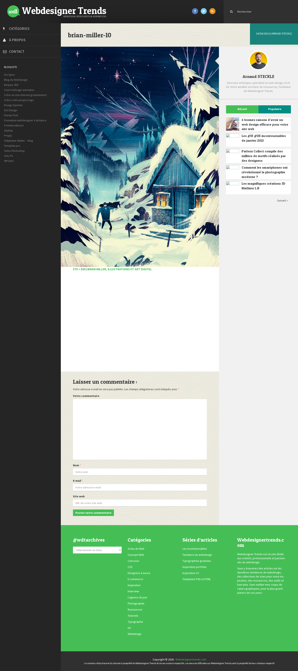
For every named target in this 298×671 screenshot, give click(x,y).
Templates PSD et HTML (196, 579)
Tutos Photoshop (14, 151)
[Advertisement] (140, 323)
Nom (76, 465)
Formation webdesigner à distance (25, 120)
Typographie (135, 622)
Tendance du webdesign (197, 555)
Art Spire (9, 74)
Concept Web (136, 555)
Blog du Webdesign (16, 80)
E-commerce (135, 579)
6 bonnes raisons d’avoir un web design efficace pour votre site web (265, 124)
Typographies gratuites (196, 561)
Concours (133, 561)
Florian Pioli (11, 115)
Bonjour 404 (11, 85)
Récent (242, 109)
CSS (130, 567)
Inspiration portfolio (194, 567)
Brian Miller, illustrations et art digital (119, 269)
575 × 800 (79, 269)
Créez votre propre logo (19, 100)
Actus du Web (136, 549)
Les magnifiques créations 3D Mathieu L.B (263, 185)
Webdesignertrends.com (191, 659)
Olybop (8, 130)
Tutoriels (133, 616)
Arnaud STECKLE (281, 33)
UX (129, 628)
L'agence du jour (137, 597)
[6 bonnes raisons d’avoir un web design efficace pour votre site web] (232, 124)
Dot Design (10, 110)
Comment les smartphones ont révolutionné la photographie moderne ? (265, 172)
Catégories (19, 28)
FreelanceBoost (14, 125)
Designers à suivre (139, 573)
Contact (17, 51)
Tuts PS (8, 156)
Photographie (136, 603)
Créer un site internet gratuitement (25, 95)
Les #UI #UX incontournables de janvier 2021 (264, 138)
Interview (133, 591)
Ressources (135, 610)
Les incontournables (194, 549)
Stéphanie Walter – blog (18, 140)
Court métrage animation (19, 90)
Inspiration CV (190, 573)
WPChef (9, 161)
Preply (8, 135)
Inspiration (134, 585)
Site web (79, 496)
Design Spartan (13, 105)
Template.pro (12, 146)
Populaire (274, 109)
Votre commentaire (86, 396)
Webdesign (134, 634)
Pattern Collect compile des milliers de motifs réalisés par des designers (264, 156)
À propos (17, 40)
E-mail (77, 481)
